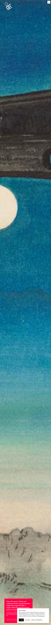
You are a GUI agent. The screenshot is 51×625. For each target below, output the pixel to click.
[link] (41, 616)
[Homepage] (8, 6)
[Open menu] (48, 2)
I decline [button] (27, 619)
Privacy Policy (41, 616)
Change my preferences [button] (37, 619)
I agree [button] (21, 619)
